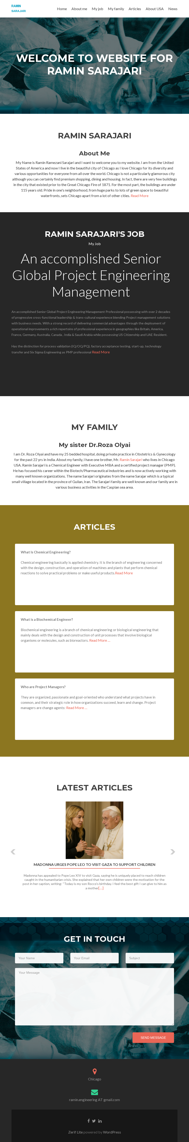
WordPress (111, 1132)
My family (116, 8)
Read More (139, 195)
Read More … (99, 640)
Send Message (153, 1037)
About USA (155, 8)
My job (97, 8)
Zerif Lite (75, 1132)
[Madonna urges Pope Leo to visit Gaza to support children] (94, 830)
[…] (100, 888)
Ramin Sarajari (131, 459)
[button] (13, 851)
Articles (135, 8)
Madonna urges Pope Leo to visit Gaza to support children (94, 864)
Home (62, 8)
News (172, 8)
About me (79, 8)
